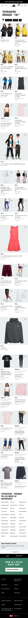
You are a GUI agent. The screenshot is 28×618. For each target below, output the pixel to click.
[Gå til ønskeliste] (6, 5)
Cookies (3, 604)
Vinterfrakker (5, 502)
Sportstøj (12, 523)
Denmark (16, 615)
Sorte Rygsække (22, 515)
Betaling (16, 588)
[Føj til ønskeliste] (11, 25)
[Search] (22, 5)
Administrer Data (18, 600)
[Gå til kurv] (25, 5)
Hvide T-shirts (12, 502)
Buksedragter (5, 505)
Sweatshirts (4, 530)
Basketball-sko (22, 530)
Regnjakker (13, 517)
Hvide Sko (12, 520)
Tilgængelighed (18, 608)
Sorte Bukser (13, 505)
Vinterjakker (22, 508)
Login (7, 555)
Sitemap (16, 584)
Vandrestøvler (23, 511)
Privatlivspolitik (18, 604)
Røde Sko (12, 533)
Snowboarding (5, 527)
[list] (16, 20)
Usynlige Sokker (12, 515)
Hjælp (2, 592)
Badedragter (4, 523)
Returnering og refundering (17, 580)
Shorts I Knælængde (4, 536)
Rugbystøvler (22, 502)
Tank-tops (4, 517)
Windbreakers (5, 533)
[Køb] (13, 6)
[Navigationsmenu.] (2, 5)
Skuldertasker (14, 536)
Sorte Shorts (22, 533)
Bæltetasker (4, 508)
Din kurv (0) (19, 555)
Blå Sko (12, 508)
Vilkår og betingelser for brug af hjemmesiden (7, 609)
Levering (3, 579)
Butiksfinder (17, 592)
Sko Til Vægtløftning (22, 524)
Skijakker (12, 527)
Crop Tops (4, 511)
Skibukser (13, 530)
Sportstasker (4, 520)
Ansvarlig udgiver (5, 588)
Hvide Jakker (22, 527)
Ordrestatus (4, 584)
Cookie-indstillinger (6, 600)
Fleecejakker (22, 520)
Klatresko (21, 517)
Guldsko (12, 511)
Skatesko (21, 505)
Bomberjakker (5, 514)
